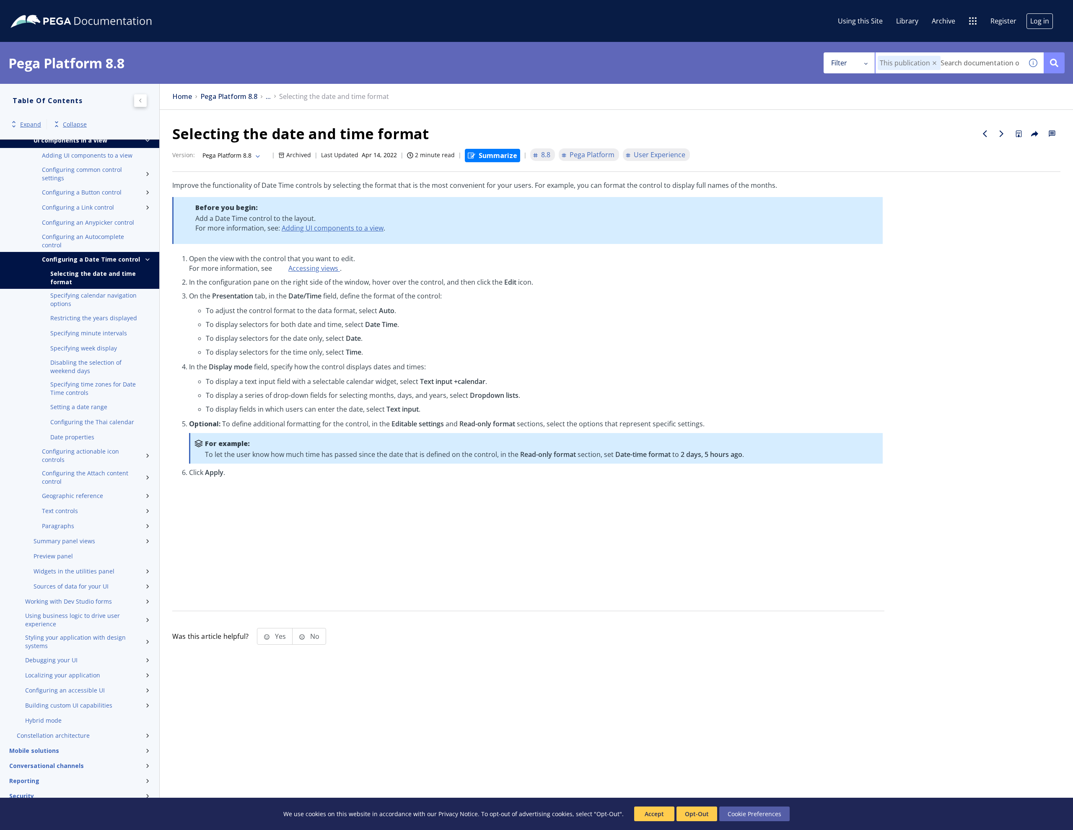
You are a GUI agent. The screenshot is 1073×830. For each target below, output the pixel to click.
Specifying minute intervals (88, 333)
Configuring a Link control (78, 207)
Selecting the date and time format (93, 278)
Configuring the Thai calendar (92, 422)
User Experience (659, 154)
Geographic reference (72, 496)
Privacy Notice (458, 814)
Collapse (75, 124)
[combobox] (949, 62)
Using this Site (860, 21)
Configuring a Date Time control (91, 259)
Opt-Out (697, 814)
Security (21, 796)
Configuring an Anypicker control (88, 222)
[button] (934, 63)
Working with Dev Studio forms (68, 601)
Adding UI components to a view (87, 155)
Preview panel (53, 556)
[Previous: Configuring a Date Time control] (985, 133)
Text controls (60, 511)
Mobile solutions (34, 751)
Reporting (24, 781)
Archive (943, 21)
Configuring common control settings (82, 174)
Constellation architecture (53, 735)
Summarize (498, 155)
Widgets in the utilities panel (74, 571)
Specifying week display (83, 348)
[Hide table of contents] (140, 100)
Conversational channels (46, 766)
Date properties (72, 437)
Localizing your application (62, 675)
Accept (654, 814)
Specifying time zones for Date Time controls (93, 388)
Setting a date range (78, 407)
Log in (1039, 21)
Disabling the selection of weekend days (86, 366)
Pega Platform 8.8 (228, 96)
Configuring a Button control (82, 192)
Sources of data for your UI (71, 586)
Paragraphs (58, 526)
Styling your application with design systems (75, 641)
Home (182, 96)
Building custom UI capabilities (68, 705)
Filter (839, 62)
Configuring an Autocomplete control (83, 241)
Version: (183, 155)
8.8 (545, 154)
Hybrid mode (43, 720)
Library (907, 21)
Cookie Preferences (754, 814)
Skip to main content (37, 9)
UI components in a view (70, 140)
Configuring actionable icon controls (80, 455)
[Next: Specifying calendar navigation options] (1001, 133)
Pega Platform (592, 154)
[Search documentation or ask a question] (1054, 62)
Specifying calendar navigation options (93, 299)
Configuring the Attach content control (85, 477)
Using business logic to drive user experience (72, 620)
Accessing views (314, 268)
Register (1003, 21)
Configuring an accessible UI (65, 690)
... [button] (268, 96)
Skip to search (101, 9)
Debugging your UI (51, 660)
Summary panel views (64, 541)
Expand (30, 124)
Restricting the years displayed (93, 318)
